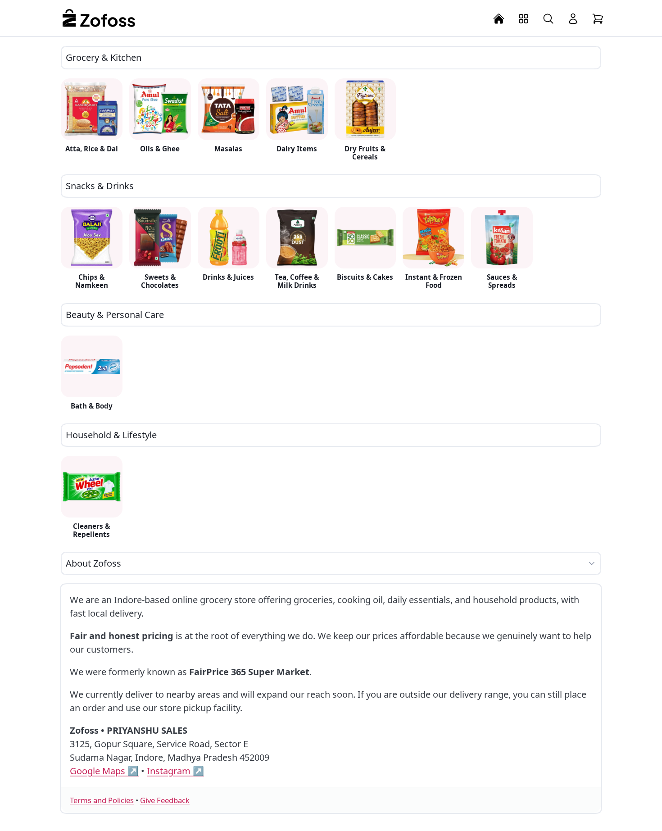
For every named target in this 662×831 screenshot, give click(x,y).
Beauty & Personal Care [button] (115, 315)
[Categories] (523, 18)
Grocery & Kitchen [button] (103, 57)
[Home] (498, 18)
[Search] (548, 18)
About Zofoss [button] (93, 563)
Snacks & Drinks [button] (100, 186)
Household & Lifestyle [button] (111, 435)
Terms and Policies (102, 800)
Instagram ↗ (175, 771)
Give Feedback (165, 800)
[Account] (573, 18)
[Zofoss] (99, 18)
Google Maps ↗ (104, 771)
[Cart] (597, 18)
